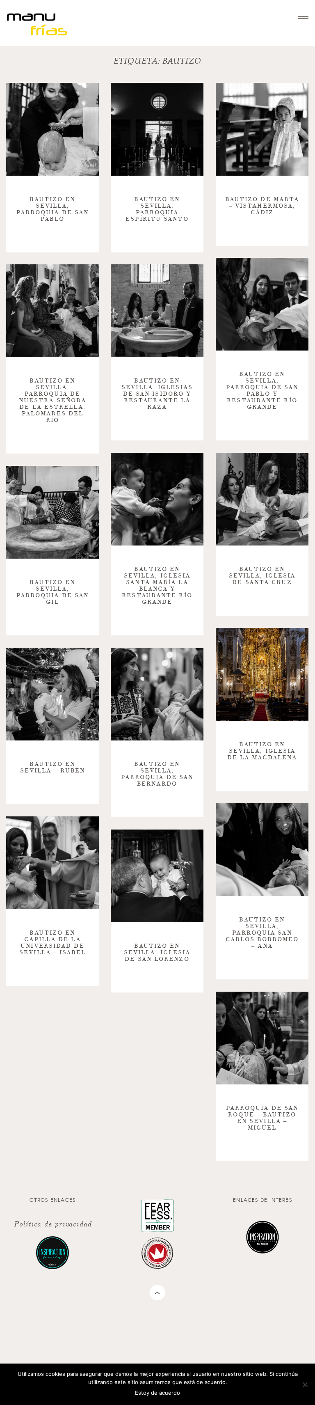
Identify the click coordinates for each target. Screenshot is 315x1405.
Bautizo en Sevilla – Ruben (52, 767)
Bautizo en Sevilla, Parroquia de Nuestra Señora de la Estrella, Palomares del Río (52, 400)
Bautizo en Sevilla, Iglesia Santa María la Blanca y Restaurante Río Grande (157, 585)
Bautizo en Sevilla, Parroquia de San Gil (52, 592)
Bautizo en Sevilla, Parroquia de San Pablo (52, 209)
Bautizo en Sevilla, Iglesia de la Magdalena (262, 751)
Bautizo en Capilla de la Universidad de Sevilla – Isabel (52, 942)
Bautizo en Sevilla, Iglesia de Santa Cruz (262, 576)
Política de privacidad (52, 1223)
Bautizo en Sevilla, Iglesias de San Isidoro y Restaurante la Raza (157, 393)
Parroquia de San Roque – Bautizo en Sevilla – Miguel (262, 1118)
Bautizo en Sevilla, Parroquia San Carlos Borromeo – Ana (262, 932)
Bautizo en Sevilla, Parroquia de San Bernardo (157, 774)
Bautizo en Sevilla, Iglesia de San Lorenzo (157, 952)
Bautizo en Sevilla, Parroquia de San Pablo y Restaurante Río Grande (262, 390)
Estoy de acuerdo (157, 1392)
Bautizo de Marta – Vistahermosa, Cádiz (262, 206)
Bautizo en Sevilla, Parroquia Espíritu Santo (157, 209)
